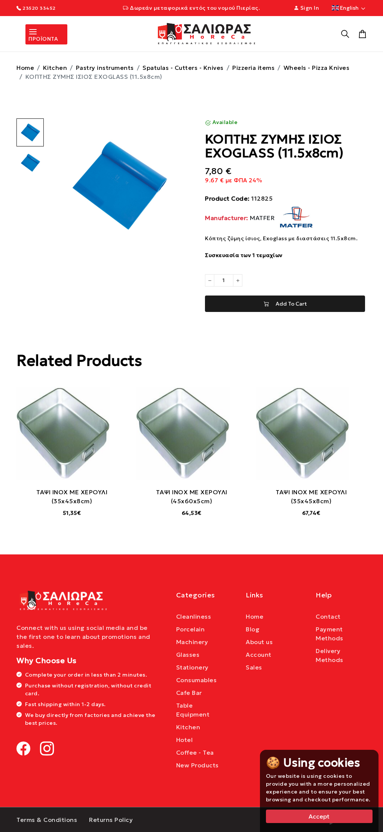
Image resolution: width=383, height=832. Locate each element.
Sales (254, 667)
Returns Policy (111, 819)
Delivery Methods (329, 655)
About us (259, 642)
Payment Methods (329, 633)
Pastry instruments (105, 67)
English (349, 7)
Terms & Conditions (46, 819)
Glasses (188, 654)
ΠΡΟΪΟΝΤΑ (43, 38)
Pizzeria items (253, 67)
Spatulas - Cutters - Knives (183, 67)
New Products (197, 765)
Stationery (192, 667)
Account (259, 654)
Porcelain (190, 629)
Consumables (196, 680)
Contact (328, 616)
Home (25, 67)
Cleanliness (193, 616)
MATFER (240, 218)
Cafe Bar (189, 692)
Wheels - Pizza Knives (317, 67)
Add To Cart (288, 303)
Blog (253, 629)
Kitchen (55, 67)
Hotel (184, 739)
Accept (319, 816)
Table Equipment (193, 710)
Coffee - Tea (195, 752)
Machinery (192, 642)
